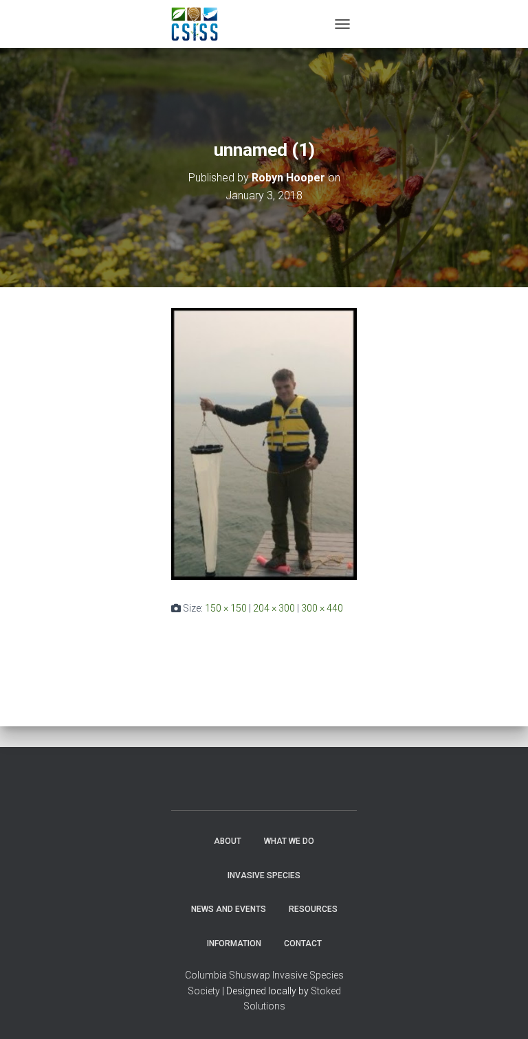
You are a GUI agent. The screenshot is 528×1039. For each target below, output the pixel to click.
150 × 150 (226, 608)
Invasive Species (264, 875)
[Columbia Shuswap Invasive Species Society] (199, 24)
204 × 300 (274, 608)
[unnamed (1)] (264, 443)
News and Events (228, 909)
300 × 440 (322, 608)
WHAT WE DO (289, 841)
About (227, 841)
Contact (303, 943)
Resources (313, 909)
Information (234, 943)
